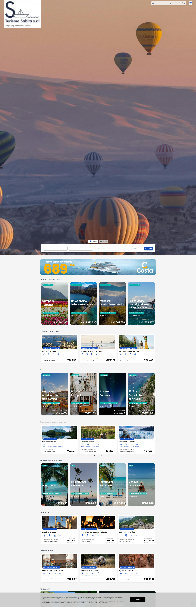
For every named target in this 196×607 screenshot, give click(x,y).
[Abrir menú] (190, 3)
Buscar (150, 248)
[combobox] (54, 249)
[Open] (66, 249)
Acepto (138, 599)
